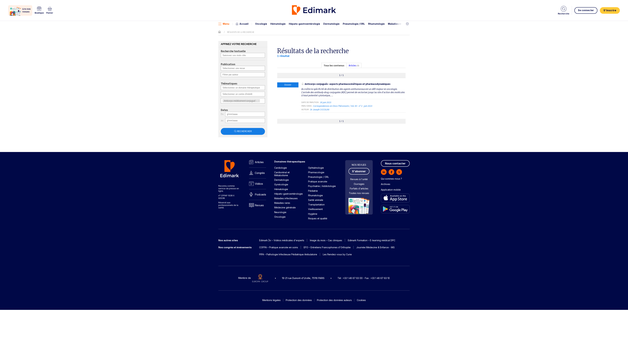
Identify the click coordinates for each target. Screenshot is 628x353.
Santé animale (315, 200)
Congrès (260, 173)
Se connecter (586, 10)
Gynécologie (281, 184)
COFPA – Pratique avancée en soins (278, 247)
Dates (224, 110)
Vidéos (259, 183)
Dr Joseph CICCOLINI (319, 109)
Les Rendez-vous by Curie (337, 254)
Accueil (243, 23)
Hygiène (312, 213)
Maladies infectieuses (401, 23)
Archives (385, 184)
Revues (259, 205)
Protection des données (299, 300)
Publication (228, 64)
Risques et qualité (317, 218)
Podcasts (260, 194)
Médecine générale (285, 207)
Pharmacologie (316, 172)
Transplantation (316, 204)
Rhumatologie (376, 23)
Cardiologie (280, 167)
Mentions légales (271, 300)
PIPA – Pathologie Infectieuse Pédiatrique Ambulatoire (288, 254)
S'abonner (359, 171)
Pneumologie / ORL (354, 23)
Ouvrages (359, 184)
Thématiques (229, 83)
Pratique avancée (317, 181)
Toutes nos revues (359, 193)
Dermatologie (331, 23)
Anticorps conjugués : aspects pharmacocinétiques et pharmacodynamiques (347, 83)
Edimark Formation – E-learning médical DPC (371, 240)
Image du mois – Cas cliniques (326, 240)
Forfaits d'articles (359, 188)
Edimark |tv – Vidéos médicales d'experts (281, 240)
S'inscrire (609, 10)
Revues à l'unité (359, 179)
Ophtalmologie (316, 167)
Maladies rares (282, 203)
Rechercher (244, 131)
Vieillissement (315, 209)
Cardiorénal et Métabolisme (282, 174)
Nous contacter (395, 163)
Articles (259, 162)
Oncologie (261, 23)
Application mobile (391, 189)
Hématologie (278, 23)
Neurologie (280, 212)
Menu (226, 23)
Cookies (361, 300)
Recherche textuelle (233, 51)
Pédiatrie (313, 190)
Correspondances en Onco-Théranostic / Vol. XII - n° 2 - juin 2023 (343, 105)
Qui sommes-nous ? (391, 178)
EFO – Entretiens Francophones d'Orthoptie (327, 247)
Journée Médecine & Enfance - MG (375, 247)
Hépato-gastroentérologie (304, 23)
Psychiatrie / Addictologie (322, 186)
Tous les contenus (334, 65)
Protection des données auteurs (334, 300)
